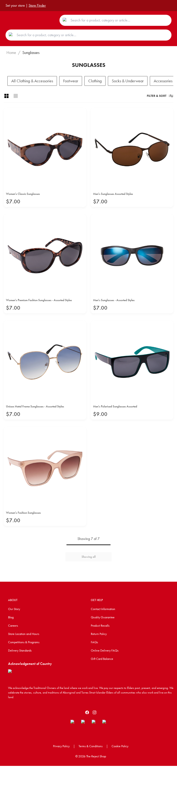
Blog (11, 617)
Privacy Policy (61, 746)
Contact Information (103, 609)
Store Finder (37, 5)
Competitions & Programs (23, 642)
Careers (13, 625)
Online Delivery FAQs (104, 650)
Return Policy (99, 634)
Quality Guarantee (103, 617)
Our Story (14, 609)
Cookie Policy (120, 746)
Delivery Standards (20, 650)
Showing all (89, 557)
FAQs (94, 642)
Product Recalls (100, 625)
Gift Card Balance (102, 659)
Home (11, 52)
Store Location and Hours (23, 634)
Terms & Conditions (91, 746)
